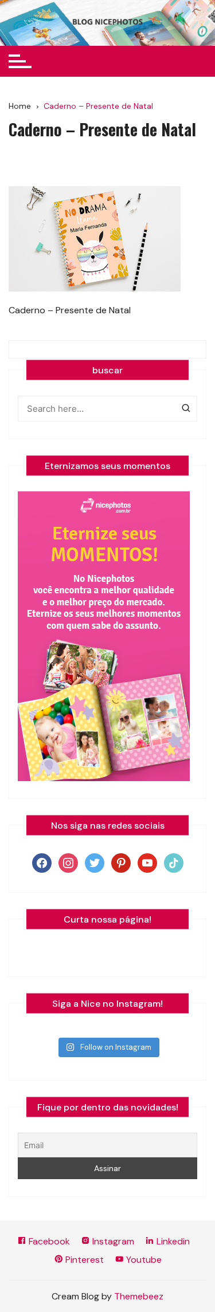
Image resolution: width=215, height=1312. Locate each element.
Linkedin (172, 1241)
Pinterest (83, 1260)
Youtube (143, 1260)
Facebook (48, 1241)
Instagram (112, 1241)
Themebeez (138, 1296)
